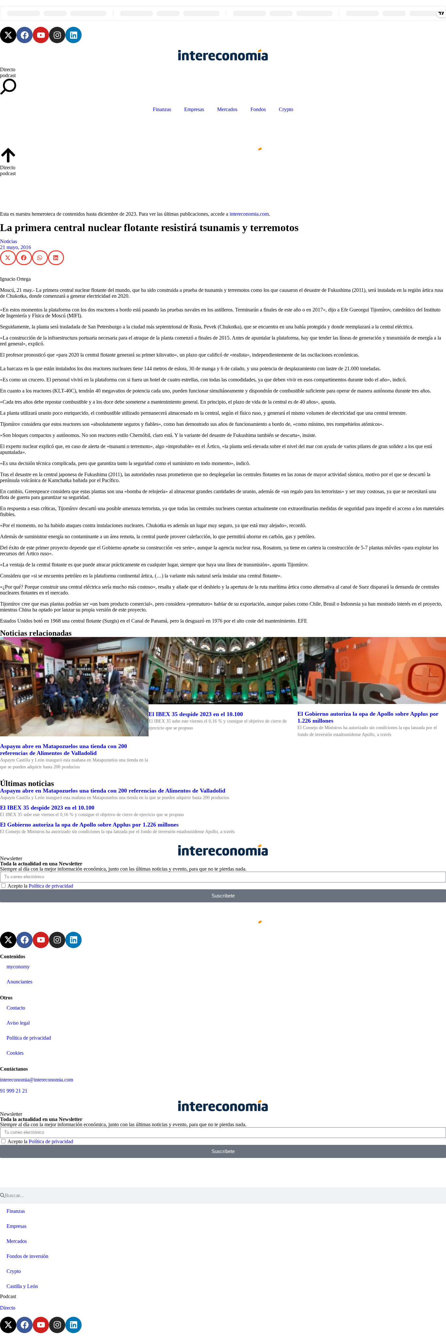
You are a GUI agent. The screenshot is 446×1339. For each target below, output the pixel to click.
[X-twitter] (8, 35)
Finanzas (162, 109)
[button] (8, 257)
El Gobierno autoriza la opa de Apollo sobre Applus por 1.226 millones (89, 824)
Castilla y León (22, 1286)
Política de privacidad (51, 886)
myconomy (18, 966)
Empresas (194, 109)
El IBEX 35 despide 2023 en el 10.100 (196, 714)
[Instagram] (57, 35)
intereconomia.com (249, 214)
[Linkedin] (73, 35)
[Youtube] (41, 35)
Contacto (16, 1008)
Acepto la (40, 886)
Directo (7, 69)
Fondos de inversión (27, 1256)
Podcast (8, 1296)
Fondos (258, 109)
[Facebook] (24, 35)
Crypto (286, 109)
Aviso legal (18, 1023)
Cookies (15, 1053)
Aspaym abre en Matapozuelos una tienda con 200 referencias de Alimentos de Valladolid (63, 749)
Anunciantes (19, 981)
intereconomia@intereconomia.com (36, 1079)
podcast (8, 75)
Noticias (8, 241)
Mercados (227, 109)
